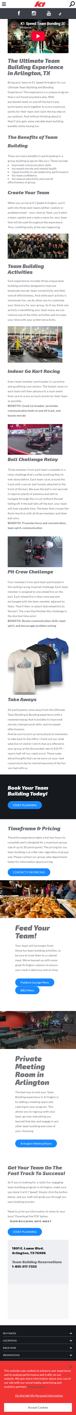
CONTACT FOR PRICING (29, 872)
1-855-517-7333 (24, 1266)
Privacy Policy (36, 1386)
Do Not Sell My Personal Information (39, 1395)
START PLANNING (25, 805)
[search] (72, 4)
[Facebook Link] (19, 14)
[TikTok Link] (60, 14)
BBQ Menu (27, 990)
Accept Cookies (38, 1407)
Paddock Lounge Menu (34, 982)
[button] (70, 1367)
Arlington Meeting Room (36, 1143)
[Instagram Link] (34, 14)
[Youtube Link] (49, 14)
